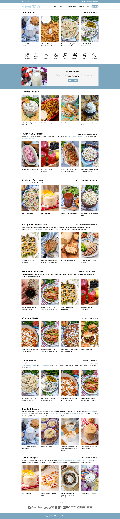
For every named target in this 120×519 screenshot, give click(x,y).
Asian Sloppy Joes (86, 349)
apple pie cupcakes (87, 460)
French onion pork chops (45, 365)
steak (33, 229)
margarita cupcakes (29, 138)
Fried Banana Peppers (48, 123)
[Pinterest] (28, 1)
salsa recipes (81, 136)
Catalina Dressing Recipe (69, 213)
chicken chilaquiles (71, 136)
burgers (28, 229)
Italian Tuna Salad (66, 123)
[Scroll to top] (117, 514)
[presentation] (30, 29)
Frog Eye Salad (46, 213)
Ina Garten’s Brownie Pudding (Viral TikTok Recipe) (67, 495)
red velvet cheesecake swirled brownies (69, 460)
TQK (88, 6)
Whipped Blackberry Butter (30, 169)
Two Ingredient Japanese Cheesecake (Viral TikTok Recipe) (69, 448)
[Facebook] (23, 1)
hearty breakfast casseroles (76, 413)
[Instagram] (25, 1)
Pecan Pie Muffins (46, 446)
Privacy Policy (71, 516)
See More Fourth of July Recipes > (88, 134)
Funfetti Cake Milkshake (88, 493)
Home (54, 6)
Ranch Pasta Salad (27, 213)
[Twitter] (31, 1)
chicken (40, 229)
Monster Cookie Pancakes (57, 413)
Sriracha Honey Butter (68, 260)
